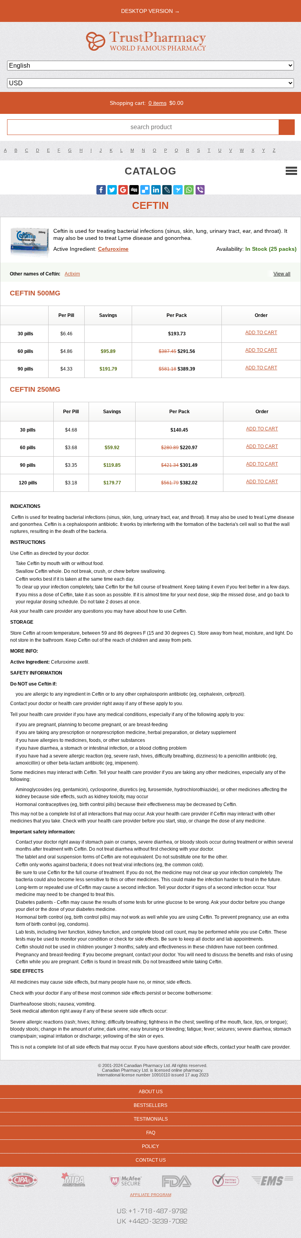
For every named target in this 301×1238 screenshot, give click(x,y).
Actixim (72, 274)
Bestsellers (150, 1105)
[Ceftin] (29, 239)
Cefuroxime (113, 249)
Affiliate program (150, 1195)
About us (151, 1091)
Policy (150, 1146)
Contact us (151, 1160)
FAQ (150, 1132)
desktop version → (150, 11)
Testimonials (151, 1119)
